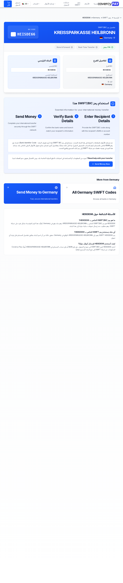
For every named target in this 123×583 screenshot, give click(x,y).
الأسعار (87, 4)
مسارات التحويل (66, 4)
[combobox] (26, 4)
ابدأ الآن (8, 4)
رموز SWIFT (77, 4)
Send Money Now (102, 164)
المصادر (35, 4)
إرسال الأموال (49, 4)
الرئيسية (96, 4)
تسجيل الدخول (17, 4)
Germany (96, 18)
